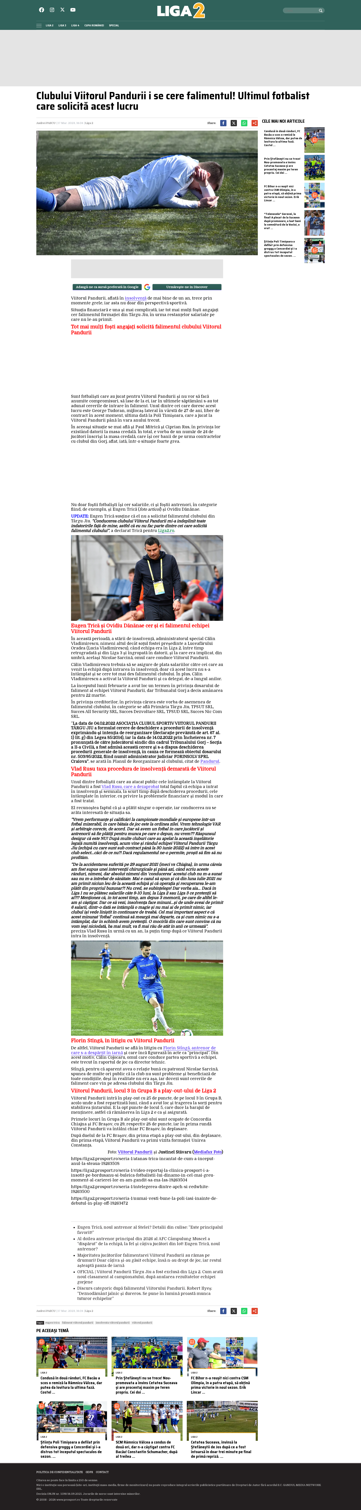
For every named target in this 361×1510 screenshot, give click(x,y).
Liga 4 (75, 25)
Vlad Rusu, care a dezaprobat (130, 786)
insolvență (135, 298)
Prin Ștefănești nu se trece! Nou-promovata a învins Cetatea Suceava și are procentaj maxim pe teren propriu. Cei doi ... (146, 1385)
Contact (102, 1472)
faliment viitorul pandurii (77, 1322)
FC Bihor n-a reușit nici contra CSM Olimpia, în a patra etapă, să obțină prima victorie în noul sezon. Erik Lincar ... (220, 1385)
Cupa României (94, 25)
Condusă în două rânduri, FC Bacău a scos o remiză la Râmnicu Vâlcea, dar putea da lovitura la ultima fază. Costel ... (71, 1385)
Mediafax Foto (208, 1152)
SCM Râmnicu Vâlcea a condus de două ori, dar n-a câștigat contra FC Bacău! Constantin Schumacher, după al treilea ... (146, 1449)
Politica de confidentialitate (59, 1472)
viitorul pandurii (142, 1322)
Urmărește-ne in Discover (187, 287)
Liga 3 (62, 25)
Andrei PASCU (46, 123)
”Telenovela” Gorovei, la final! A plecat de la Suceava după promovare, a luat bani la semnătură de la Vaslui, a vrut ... (282, 221)
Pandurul (209, 761)
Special (114, 25)
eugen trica (52, 1322)
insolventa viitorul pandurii (113, 1322)
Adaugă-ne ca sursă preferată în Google (107, 287)
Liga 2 (49, 25)
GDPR (89, 1472)
